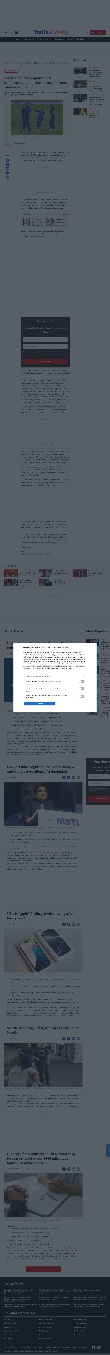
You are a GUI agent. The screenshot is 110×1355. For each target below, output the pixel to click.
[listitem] (55, 677)
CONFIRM (40, 703)
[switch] (81, 681)
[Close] (92, 647)
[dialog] (55, 677)
